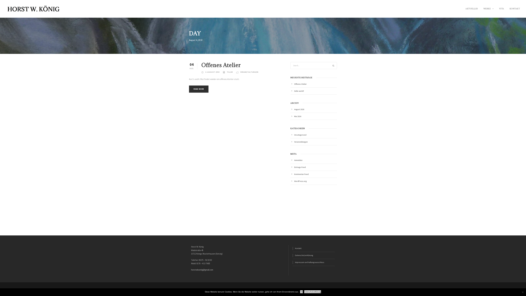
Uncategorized (300, 135)
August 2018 (299, 109)
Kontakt (515, 8)
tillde (230, 72)
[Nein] (522, 292)
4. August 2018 (212, 72)
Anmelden (298, 160)
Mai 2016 (297, 116)
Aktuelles (471, 8)
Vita (501, 8)
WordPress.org (300, 181)
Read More (199, 89)
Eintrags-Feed (300, 167)
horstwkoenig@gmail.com (202, 269)
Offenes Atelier (221, 65)
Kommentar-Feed (301, 174)
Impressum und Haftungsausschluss (309, 262)
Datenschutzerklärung (304, 255)
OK (301, 292)
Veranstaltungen (249, 72)
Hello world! (299, 91)
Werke (487, 8)
